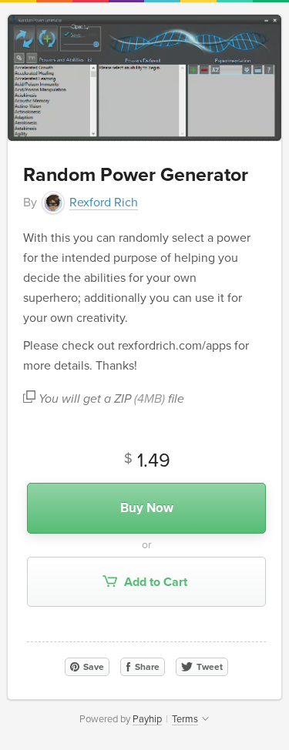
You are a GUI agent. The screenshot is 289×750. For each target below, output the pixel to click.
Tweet (208, 666)
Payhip (147, 719)
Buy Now (146, 508)
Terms (185, 719)
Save (92, 666)
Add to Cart (154, 582)
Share (146, 666)
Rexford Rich (103, 202)
